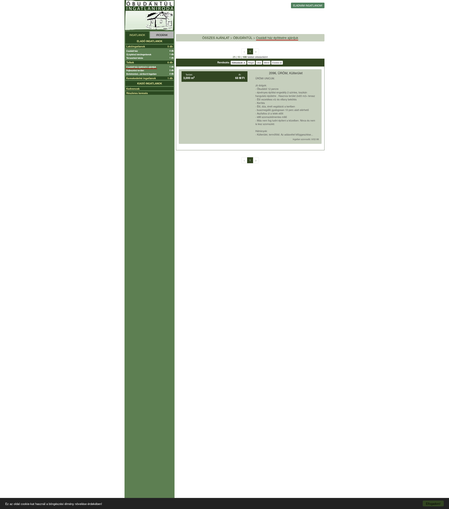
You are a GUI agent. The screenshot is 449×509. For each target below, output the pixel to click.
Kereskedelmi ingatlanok (141, 78)
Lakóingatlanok (135, 46)
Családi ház (132, 50)
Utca (259, 62)
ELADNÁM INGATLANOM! (307, 5)
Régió (251, 62)
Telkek (130, 62)
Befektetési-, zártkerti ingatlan (141, 73)
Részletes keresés (137, 93)
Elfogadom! (433, 503)
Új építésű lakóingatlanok (139, 54)
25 (234, 57)
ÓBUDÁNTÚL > (244, 37)
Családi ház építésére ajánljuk (141, 66)
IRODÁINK (162, 35)
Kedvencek (133, 88)
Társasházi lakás (135, 58)
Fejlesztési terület (135, 70)
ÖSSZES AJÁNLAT (215, 37)
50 (239, 57)
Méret (266, 62)
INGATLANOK (137, 35)
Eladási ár (277, 62)
